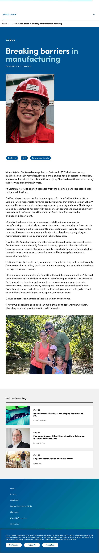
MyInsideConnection (18, 518)
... (11, 24)
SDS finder (14, 500)
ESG (24, 158)
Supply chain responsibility (21, 506)
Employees (12, 158)
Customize (13, 545)
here (74, 539)
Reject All (32, 545)
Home (4, 24)
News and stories (22, 24)
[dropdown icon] (96, 12)
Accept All (50, 545)
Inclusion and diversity (40, 158)
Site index (14, 512)
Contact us (14, 524)
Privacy (13, 494)
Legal (12, 488)
